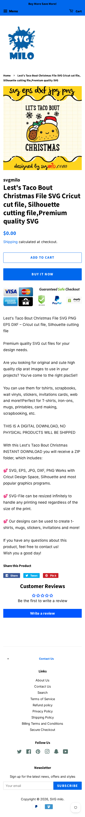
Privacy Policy (42, 711)
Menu (13, 11)
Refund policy (43, 705)
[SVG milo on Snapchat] (56, 752)
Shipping (10, 242)
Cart (78, 11)
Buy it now (42, 274)
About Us (42, 680)
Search (42, 692)
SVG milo (56, 799)
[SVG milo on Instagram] (47, 752)
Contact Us (42, 686)
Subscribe (67, 785)
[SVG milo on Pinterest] (38, 752)
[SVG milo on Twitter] (19, 752)
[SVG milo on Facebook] (28, 752)
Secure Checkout (42, 730)
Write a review (42, 613)
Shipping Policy (42, 717)
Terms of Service (42, 699)
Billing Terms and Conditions (42, 723)
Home (7, 76)
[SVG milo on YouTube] (65, 752)
